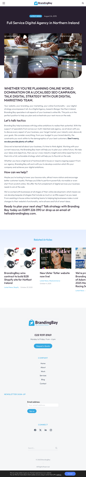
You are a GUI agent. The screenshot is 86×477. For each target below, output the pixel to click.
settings (59, 475)
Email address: (33, 402)
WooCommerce (54, 281)
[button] (3, 271)
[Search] (56, 448)
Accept (70, 474)
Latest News (8, 287)
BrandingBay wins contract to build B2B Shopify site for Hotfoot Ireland (18, 278)
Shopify (16, 287)
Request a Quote (43, 346)
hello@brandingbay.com (20, 213)
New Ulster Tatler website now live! (55, 274)
